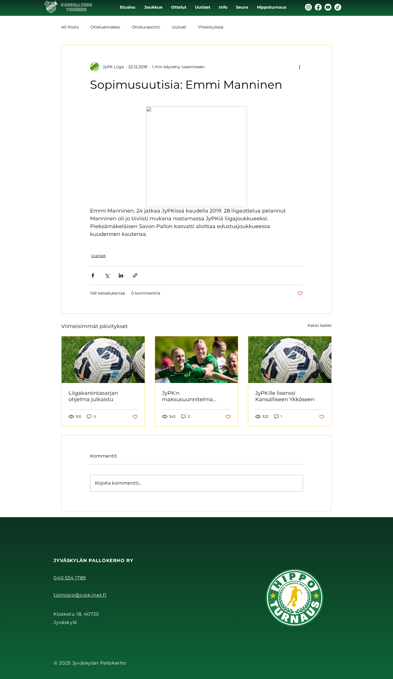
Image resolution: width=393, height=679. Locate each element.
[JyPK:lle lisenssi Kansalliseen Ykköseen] (289, 359)
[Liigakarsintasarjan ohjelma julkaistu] (103, 359)
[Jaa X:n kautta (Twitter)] (107, 275)
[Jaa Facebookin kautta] (93, 275)
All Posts (70, 27)
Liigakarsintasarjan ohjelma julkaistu (93, 396)
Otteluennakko (105, 27)
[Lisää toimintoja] (299, 66)
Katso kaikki (320, 325)
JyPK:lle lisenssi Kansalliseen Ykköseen (284, 396)
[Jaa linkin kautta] (135, 275)
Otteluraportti (146, 27)
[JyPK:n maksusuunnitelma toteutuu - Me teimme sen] (196, 359)
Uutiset (179, 27)
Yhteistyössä (210, 27)
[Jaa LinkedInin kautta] (121, 275)
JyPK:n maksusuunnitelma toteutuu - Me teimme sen (196, 396)
